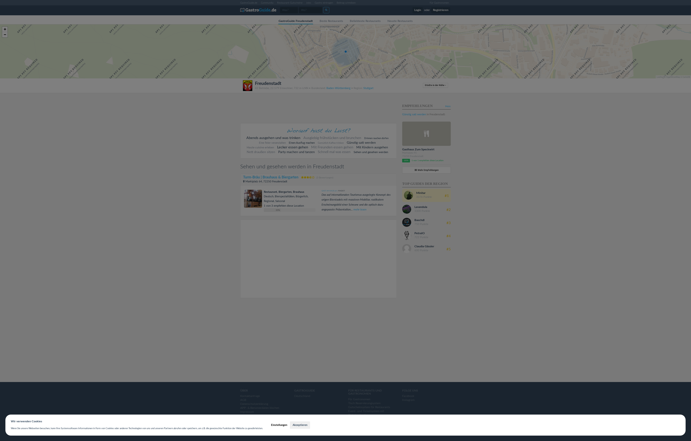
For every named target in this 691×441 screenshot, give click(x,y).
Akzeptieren (300, 425)
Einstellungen (279, 425)
